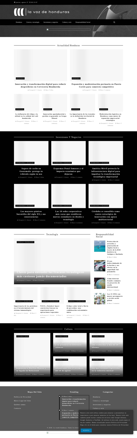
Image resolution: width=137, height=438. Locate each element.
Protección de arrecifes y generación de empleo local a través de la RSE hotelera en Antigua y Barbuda (115, 248)
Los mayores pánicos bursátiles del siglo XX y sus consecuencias (31, 214)
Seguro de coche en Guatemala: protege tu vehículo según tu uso (31, 171)
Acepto (86, 430)
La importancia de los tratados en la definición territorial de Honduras (82, 116)
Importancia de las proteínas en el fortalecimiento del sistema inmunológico (25, 308)
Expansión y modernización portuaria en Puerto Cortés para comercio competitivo (75, 415)
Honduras (20, 78)
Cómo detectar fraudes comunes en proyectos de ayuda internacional (114, 283)
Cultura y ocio (22, 336)
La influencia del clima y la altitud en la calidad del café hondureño (26, 116)
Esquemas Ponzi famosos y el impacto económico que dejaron (68, 171)
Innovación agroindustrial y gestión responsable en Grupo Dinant (54, 116)
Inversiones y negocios (25, 162)
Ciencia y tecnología (26, 242)
